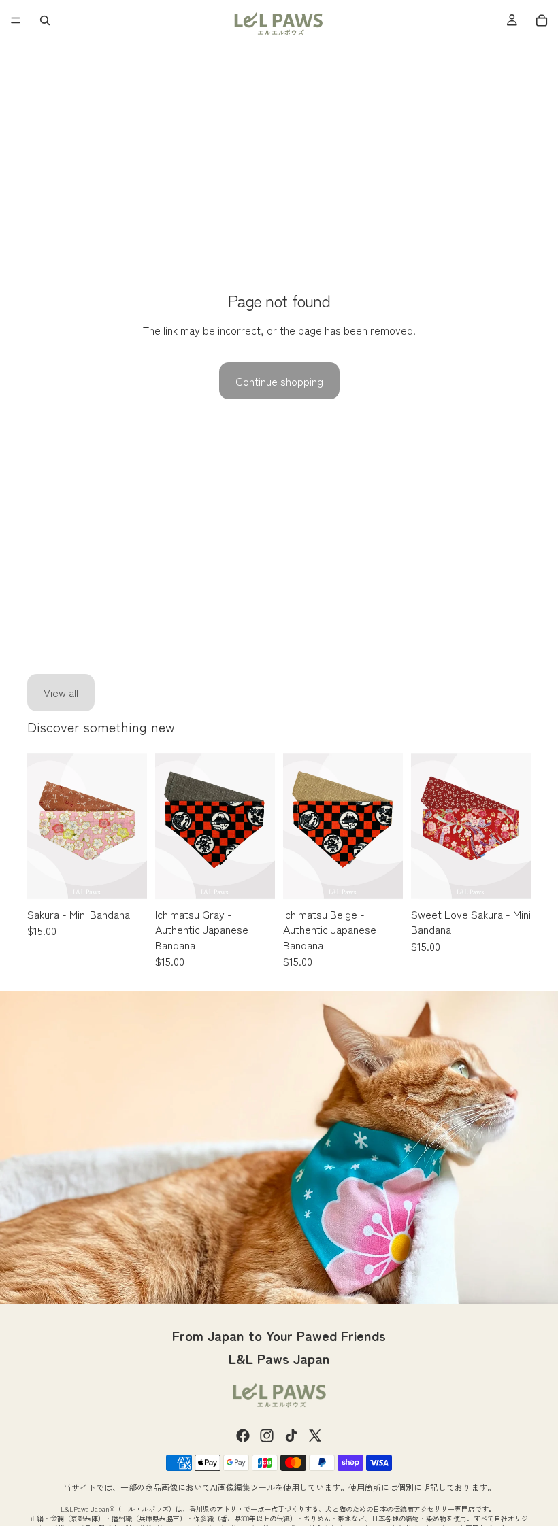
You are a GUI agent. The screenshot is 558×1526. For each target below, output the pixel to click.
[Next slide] (132, 826)
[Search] (45, 20)
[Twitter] (315, 1435)
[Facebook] (243, 1435)
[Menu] (15, 20)
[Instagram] (267, 1435)
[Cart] (542, 20)
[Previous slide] (42, 826)
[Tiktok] (291, 1435)
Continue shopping (279, 381)
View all (61, 692)
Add (137, 880)
